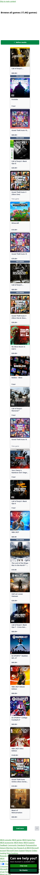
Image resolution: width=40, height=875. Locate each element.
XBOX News (18, 842)
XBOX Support (28, 842)
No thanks (24, 870)
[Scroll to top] (37, 828)
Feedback (3, 845)
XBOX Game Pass (28, 840)
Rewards (3, 856)
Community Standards (16, 845)
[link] (20, 62)
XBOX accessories (6, 842)
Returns (28, 850)
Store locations (12, 853)
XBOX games (17, 840)
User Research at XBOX (22, 848)
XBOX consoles (5, 840)
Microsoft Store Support (15, 850)
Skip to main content (8, 1)
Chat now (23, 866)
